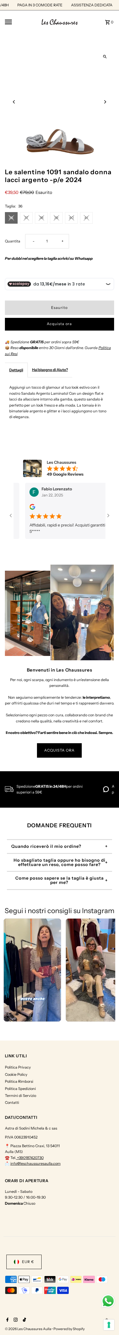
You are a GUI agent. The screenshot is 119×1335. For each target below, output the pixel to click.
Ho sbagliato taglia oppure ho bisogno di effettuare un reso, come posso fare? (59, 862)
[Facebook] (7, 1320)
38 (41, 218)
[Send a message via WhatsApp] (108, 1301)
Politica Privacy (18, 1067)
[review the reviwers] (26, 508)
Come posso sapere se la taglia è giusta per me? (59, 880)
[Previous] (14, 101)
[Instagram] (15, 1320)
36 (11, 218)
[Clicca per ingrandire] (104, 56)
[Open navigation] (21, 22)
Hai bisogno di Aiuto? (50, 370)
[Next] (104, 101)
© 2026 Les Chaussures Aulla (28, 1329)
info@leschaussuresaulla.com (35, 1163)
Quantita (12, 241)
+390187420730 (30, 1158)
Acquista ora (59, 324)
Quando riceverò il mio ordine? (46, 846)
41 (86, 218)
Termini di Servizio (20, 1095)
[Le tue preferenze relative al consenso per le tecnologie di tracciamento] (108, 1324)
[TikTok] (23, 1320)
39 (56, 218)
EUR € (28, 1262)
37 (26, 218)
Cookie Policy (16, 1074)
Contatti (12, 1102)
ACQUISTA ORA (59, 750)
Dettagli (16, 370)
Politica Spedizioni (20, 1088)
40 (71, 218)
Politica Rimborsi (19, 1081)
